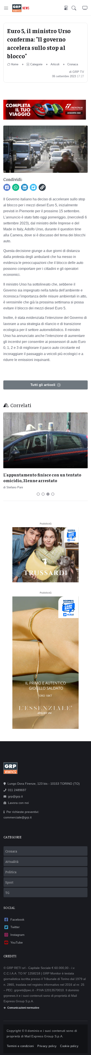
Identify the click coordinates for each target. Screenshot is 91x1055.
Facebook (17, 919)
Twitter (15, 927)
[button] (77, 8)
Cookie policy (69, 1046)
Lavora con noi (18, 803)
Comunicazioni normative (23, 1007)
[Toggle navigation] (6, 8)
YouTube (16, 942)
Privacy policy (47, 1046)
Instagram (17, 935)
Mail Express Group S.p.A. (44, 1036)
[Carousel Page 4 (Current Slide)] (52, 494)
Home (14, 64)
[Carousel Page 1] (38, 494)
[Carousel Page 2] (43, 494)
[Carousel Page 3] (47, 494)
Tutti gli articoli (42, 385)
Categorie (36, 64)
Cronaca (72, 64)
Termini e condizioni (20, 1046)
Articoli (55, 64)
